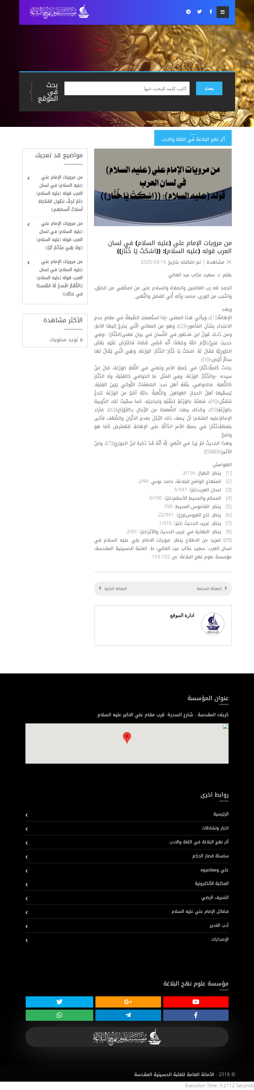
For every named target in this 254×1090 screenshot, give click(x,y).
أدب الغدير (219, 925)
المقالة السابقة (209, 588)
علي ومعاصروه (214, 870)
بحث (209, 88)
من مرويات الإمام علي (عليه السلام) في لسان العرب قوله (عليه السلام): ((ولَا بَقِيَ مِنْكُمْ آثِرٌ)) (59, 235)
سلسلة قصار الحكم (210, 856)
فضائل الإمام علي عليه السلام (200, 911)
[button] (127, 738)
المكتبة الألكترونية (212, 883)
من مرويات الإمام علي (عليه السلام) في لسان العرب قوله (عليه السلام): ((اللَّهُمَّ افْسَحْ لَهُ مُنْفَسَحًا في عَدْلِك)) (59, 277)
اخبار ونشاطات (215, 828)
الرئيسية (221, 814)
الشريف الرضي (215, 897)
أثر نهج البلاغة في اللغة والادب (199, 842)
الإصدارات (220, 939)
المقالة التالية (115, 588)
